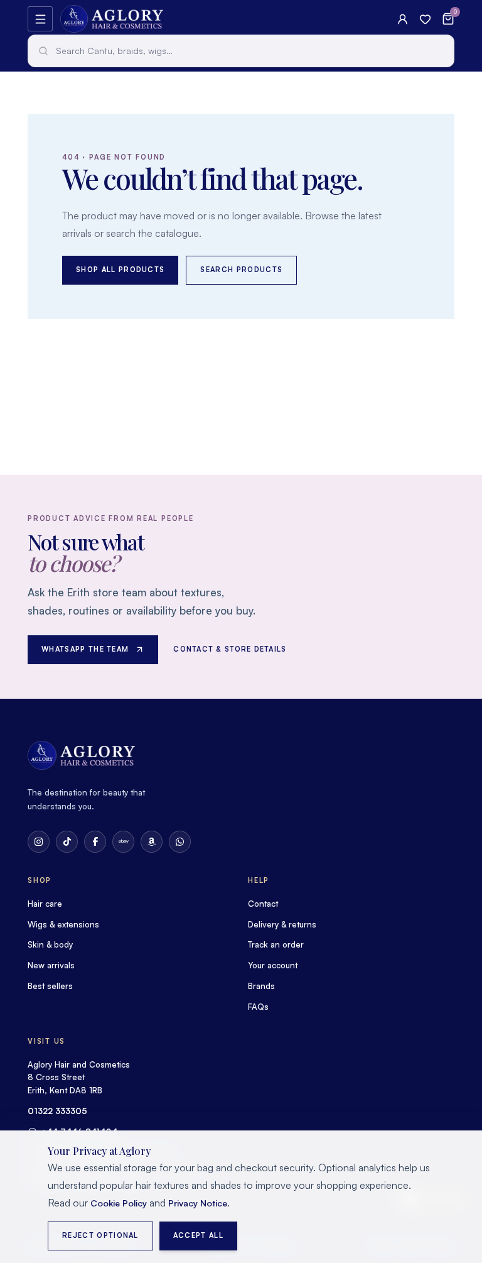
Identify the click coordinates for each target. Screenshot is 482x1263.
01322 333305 (57, 1111)
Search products (241, 269)
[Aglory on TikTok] (67, 842)
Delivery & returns (282, 924)
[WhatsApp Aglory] (180, 842)
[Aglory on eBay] (123, 842)
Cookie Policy (118, 1203)
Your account (272, 965)
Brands (261, 986)
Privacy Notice (197, 1203)
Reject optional (100, 1235)
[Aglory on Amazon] (152, 842)
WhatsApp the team (85, 649)
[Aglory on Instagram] (39, 842)
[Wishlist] (425, 19)
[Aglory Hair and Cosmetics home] (111, 19)
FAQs (258, 1007)
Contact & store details (229, 649)
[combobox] (241, 51)
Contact (263, 904)
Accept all (198, 1235)
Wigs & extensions (63, 924)
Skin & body (50, 944)
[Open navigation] (40, 18)
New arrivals (51, 965)
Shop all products (120, 269)
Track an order (276, 944)
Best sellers (50, 986)
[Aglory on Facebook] (95, 842)
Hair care (45, 904)
